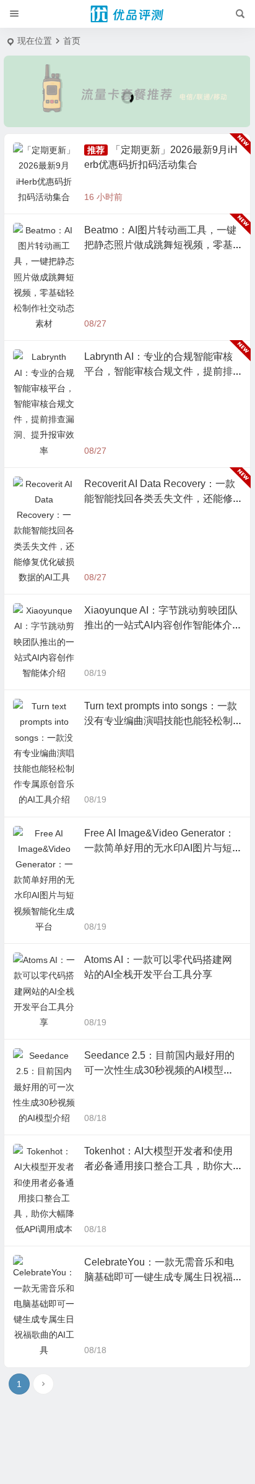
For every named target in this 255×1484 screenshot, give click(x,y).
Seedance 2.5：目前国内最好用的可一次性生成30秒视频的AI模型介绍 (159, 1070)
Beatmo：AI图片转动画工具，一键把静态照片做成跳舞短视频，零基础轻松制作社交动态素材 (160, 245)
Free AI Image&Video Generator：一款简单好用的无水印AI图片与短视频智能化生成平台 (159, 848)
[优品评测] (127, 14)
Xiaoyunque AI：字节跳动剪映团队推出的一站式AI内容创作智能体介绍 (161, 625)
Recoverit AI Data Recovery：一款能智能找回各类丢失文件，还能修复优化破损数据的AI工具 (159, 498)
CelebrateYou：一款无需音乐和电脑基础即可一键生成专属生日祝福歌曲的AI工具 (159, 1277)
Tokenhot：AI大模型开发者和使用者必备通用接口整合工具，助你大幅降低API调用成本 (158, 1166)
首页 (71, 41)
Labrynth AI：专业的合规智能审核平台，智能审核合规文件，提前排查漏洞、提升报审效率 (158, 371)
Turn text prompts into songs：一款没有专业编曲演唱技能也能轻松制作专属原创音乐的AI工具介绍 (160, 721)
